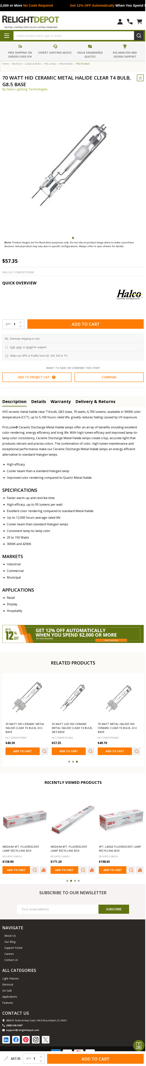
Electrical (7, 982)
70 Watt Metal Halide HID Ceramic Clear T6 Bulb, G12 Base (115, 726)
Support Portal (13, 945)
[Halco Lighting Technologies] (126, 294)
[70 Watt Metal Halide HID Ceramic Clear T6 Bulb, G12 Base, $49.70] (117, 697)
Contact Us (11, 957)
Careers (9, 951)
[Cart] (136, 21)
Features (7, 1000)
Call (12, 347)
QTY (8, 324)
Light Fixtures (10, 976)
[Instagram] (36, 1037)
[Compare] (42, 868)
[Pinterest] (26, 1037)
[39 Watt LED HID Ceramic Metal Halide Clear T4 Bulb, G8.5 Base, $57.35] (72, 697)
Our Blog (9, 939)
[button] (19, 52)
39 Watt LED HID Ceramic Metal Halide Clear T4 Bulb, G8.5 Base (71, 726)
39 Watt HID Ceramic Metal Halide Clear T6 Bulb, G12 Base (25, 726)
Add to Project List (35, 377)
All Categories (19, 968)
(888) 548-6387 (14, 1023)
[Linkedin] (6, 1037)
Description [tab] (14, 401)
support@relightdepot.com (22, 1027)
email (29, 347)
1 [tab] (72, 238)
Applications (9, 994)
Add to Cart (84, 324)
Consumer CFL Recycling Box (118, 844)
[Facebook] (16, 1037)
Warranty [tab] (61, 401)
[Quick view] (43, 750)
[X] (45, 1037)
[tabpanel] (73, 164)
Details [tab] (38, 401)
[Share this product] (137, 77)
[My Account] (117, 21)
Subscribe (111, 907)
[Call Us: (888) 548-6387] (127, 21)
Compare (107, 377)
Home (5, 63)
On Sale (7, 988)
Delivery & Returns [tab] (95, 401)
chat (18, 347)
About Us (10, 933)
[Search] (136, 35)
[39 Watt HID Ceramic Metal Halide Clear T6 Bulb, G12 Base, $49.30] (26, 697)
